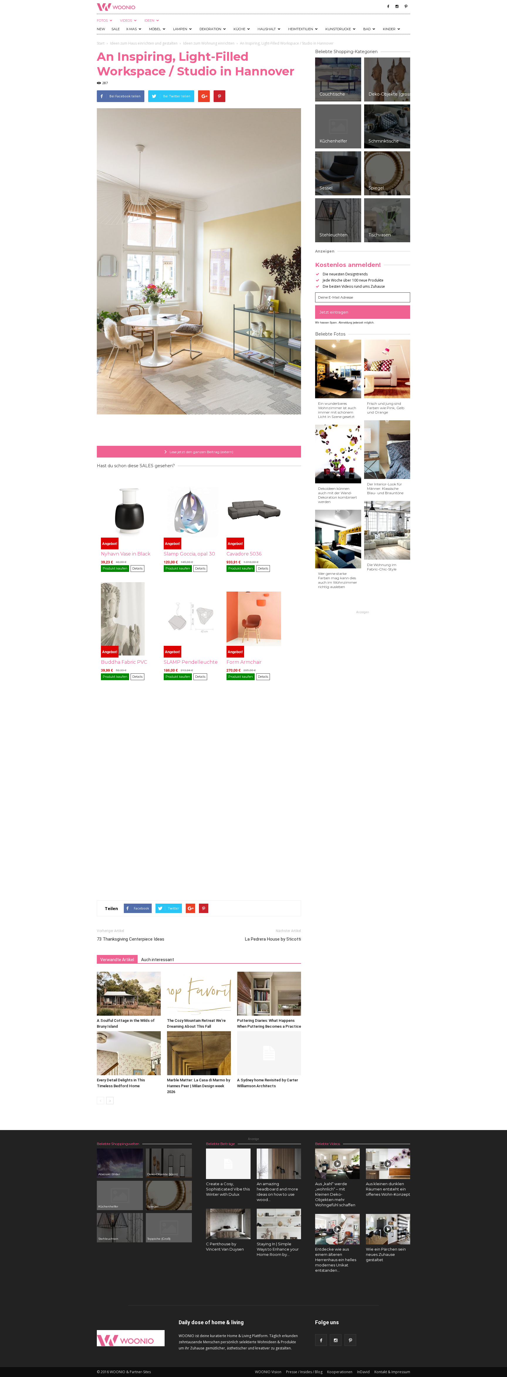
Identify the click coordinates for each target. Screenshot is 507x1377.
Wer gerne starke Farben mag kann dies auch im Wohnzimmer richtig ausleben (337, 580)
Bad (367, 29)
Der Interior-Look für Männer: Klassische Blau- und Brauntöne (385, 488)
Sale (115, 29)
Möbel (155, 29)
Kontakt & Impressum (392, 1371)
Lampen (180, 29)
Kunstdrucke (338, 29)
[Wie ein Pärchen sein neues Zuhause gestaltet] (388, 1229)
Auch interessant (157, 959)
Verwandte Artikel (117, 959)
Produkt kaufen (115, 568)
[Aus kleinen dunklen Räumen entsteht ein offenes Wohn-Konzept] (388, 1164)
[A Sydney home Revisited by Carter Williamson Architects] (269, 1053)
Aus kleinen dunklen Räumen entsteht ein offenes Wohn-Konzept (388, 1189)
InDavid (363, 1371)
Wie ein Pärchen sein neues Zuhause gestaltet (386, 1254)
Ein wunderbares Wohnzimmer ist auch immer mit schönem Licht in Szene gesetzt (337, 410)
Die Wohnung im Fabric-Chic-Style (381, 567)
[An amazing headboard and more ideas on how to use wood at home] (279, 1164)
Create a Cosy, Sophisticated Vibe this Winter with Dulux (228, 1189)
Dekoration (210, 29)
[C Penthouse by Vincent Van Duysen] (228, 1224)
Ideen (149, 20)
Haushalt (267, 29)
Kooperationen (339, 1371)
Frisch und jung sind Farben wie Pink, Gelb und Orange (385, 407)
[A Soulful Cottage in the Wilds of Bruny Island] (129, 994)
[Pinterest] (405, 6)
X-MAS (131, 29)
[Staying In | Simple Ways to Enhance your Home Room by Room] (279, 1224)
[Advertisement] (199, 431)
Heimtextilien (300, 29)
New (101, 29)
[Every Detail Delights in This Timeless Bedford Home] (129, 1053)
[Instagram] (397, 6)
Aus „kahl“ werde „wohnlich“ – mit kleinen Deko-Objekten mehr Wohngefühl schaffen (335, 1194)
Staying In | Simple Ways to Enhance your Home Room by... (278, 1249)
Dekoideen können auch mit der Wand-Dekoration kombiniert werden (337, 495)
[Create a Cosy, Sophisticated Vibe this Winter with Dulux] (228, 1164)
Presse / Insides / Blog (304, 1371)
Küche (239, 29)
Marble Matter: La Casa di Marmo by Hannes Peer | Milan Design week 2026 (198, 1086)
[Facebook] (388, 6)
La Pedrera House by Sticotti (273, 939)
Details (137, 568)
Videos (126, 20)
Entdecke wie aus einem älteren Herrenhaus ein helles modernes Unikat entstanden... (335, 1260)
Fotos (102, 20)
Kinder (389, 29)
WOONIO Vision (268, 1371)
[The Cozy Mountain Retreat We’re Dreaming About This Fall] (199, 994)
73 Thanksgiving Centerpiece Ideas (130, 939)
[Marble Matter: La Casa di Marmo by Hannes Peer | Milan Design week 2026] (199, 1053)
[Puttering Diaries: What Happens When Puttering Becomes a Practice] (269, 994)
